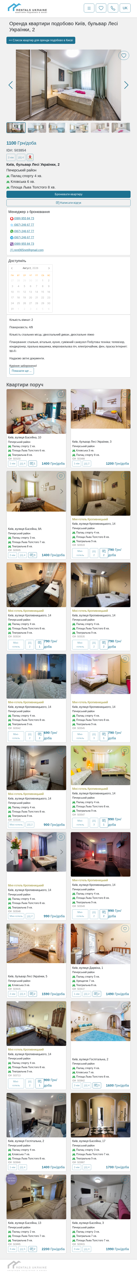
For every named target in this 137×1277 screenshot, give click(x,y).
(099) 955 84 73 (23, 218)
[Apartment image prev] (11, 411)
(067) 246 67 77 (23, 224)
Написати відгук (70, 202)
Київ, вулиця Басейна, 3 (88, 1222)
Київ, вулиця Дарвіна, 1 (87, 967)
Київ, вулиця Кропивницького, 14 (93, 523)
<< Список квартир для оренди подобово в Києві (41, 40)
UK (125, 8)
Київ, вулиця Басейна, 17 (88, 1141)
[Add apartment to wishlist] (61, 394)
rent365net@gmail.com (29, 250)
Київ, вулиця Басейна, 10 (24, 437)
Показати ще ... (22, 370)
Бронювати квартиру (68, 194)
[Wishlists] (101, 8)
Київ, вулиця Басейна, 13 (24, 1222)
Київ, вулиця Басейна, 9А (25, 528)
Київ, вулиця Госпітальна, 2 (90, 1059)
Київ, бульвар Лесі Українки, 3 (91, 441)
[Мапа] (30, 157)
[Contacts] (113, 8)
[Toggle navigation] (89, 8)
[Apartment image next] (61, 411)
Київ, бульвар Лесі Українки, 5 (27, 976)
